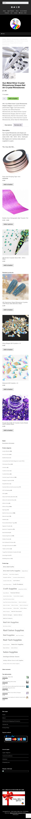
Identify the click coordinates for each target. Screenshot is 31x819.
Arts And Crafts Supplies (11, 571)
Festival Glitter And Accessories (10, 487)
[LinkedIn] (19, 7)
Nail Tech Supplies (12, 640)
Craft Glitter (16, 580)
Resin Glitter (6, 648)
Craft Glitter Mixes (7, 584)
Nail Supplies (9, 635)
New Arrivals (5, 516)
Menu (3, 33)
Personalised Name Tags (8, 522)
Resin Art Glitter (6, 644)
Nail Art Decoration (13, 39)
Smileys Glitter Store (11, 657)
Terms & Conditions (7, 756)
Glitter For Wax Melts (7, 608)
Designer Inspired (6, 480)
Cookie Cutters (6, 470)
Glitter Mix (16, 608)
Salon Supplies (10, 652)
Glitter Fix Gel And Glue (8, 500)
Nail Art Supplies (11, 622)
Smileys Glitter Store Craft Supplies (13, 660)
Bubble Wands (6, 457)
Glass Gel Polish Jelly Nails (8, 496)
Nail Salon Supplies (13, 630)
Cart (11, 13)
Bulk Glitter (5, 574)
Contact (15, 13)
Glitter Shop (5, 506)
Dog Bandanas (6, 483)
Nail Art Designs (7, 615)
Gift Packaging (6, 490)
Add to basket (13, 98)
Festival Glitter (15, 593)
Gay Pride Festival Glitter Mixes (10, 602)
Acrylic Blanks (5, 451)
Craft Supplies (10, 588)
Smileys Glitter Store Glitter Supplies (11, 663)
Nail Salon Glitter (7, 626)
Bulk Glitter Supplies (14, 574)
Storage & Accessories (8, 545)
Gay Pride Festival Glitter (8, 599)
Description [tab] (8, 125)
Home (4, 11)
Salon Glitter (14, 648)
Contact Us (5, 724)
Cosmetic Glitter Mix (7, 580)
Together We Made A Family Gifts (10, 552)
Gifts (3, 493)
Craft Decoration (19, 107)
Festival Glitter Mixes (7, 596)
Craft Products (18, 584)
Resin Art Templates (7, 529)
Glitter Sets (5, 503)
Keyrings (4, 509)
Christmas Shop (6, 464)
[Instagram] (17, 7)
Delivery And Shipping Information (11, 721)
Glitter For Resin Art (24, 605)
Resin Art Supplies (17, 644)
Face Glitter (6, 593)
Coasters (4, 467)
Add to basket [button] (8, 184)
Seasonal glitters (6, 535)
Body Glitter (25, 571)
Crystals (5, 109)
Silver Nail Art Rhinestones (19, 120)
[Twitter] (14, 7)
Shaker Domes (6, 539)
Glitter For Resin (14, 605)
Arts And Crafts (8, 567)
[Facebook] (12, 7)
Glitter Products (6, 611)
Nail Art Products (7, 618)
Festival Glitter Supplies (18, 596)
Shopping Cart (6, 762)
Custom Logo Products (8, 477)
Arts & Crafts (5, 454)
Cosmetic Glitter (7, 577)
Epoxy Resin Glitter (22, 589)
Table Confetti (6, 548)
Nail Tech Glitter (20, 635)
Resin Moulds (5, 532)
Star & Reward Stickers (8, 542)
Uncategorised (6, 555)
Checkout (7, 13)
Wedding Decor (6, 558)
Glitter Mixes (23, 608)
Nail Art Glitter (18, 615)
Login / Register (10, 11)
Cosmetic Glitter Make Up (18, 577)
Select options (8, 224)
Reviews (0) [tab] (17, 125)
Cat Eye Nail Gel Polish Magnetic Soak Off (12, 461)
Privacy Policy (5, 727)
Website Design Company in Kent (18, 813)
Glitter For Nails (6, 605)
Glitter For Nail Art (22, 602)
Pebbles (4, 519)
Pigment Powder (6, 526)
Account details (23, 11)
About (17, 11)
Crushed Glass (6, 474)
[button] (26, 49)
